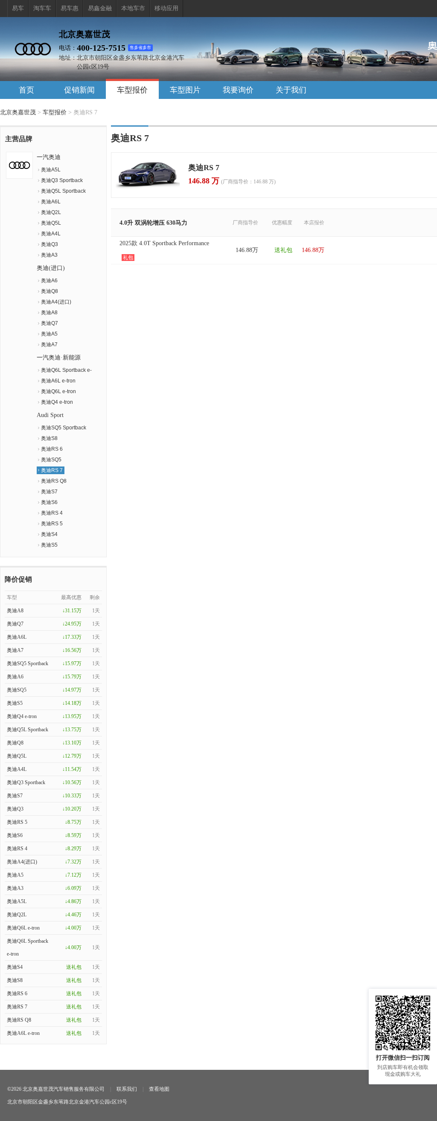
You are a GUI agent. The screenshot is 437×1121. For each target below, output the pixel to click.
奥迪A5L (51, 170)
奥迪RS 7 (52, 470)
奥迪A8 (49, 313)
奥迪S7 (49, 492)
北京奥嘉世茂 (18, 112)
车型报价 (132, 90)
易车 (18, 8)
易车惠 (70, 8)
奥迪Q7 (49, 323)
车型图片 (185, 90)
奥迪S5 (49, 545)
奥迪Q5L (51, 223)
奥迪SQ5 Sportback (63, 428)
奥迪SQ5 (51, 460)
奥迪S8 (49, 438)
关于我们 (291, 90)
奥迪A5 (49, 334)
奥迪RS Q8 (54, 481)
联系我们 (127, 1089)
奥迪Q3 (49, 244)
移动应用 (166, 8)
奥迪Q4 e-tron (57, 402)
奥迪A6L (51, 202)
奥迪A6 (49, 281)
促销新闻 (79, 90)
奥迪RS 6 (52, 449)
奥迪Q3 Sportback (62, 180)
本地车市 (133, 8)
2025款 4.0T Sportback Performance (164, 250)
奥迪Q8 (49, 291)
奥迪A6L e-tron (58, 381)
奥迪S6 (49, 502)
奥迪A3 (49, 255)
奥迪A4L (51, 234)
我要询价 (238, 90)
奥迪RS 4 (52, 513)
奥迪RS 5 (52, 524)
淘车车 (42, 8)
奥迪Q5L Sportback (63, 191)
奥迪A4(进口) (56, 302)
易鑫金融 (100, 8)
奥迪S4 (49, 534)
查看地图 (159, 1089)
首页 (26, 90)
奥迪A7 (49, 345)
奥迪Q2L (51, 212)
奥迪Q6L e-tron (58, 391)
